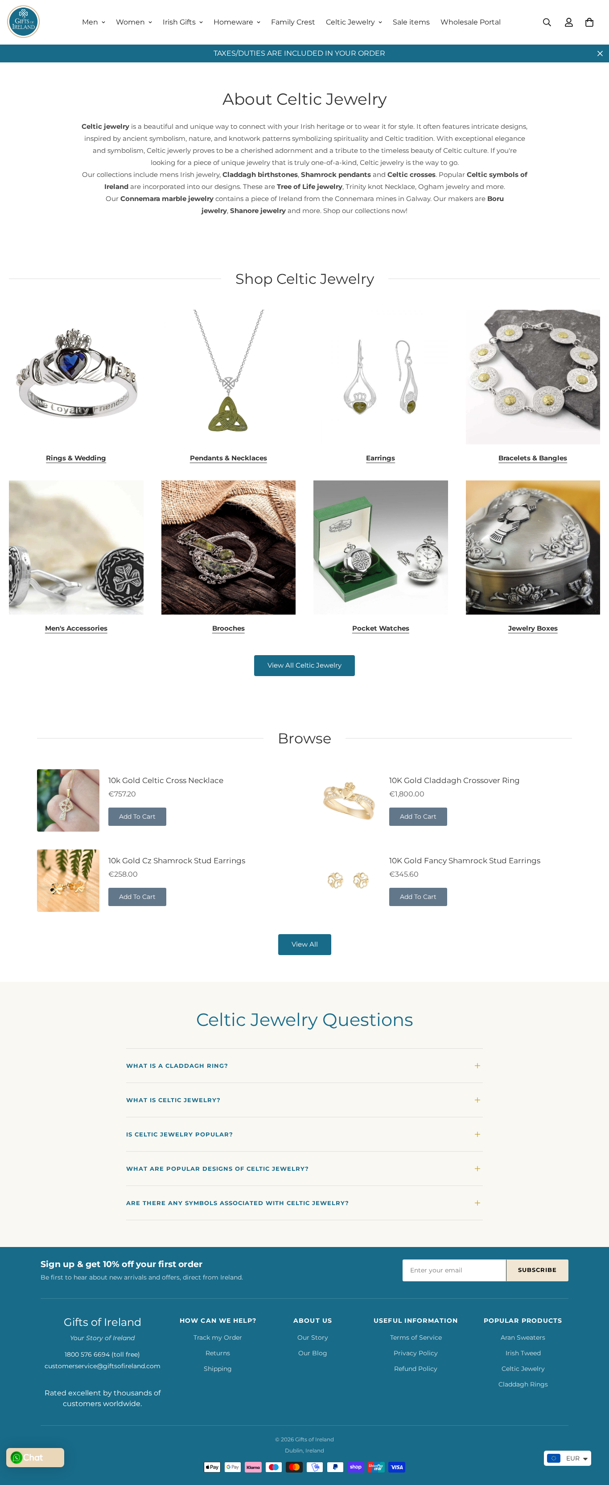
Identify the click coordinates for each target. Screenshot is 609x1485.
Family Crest (293, 22)
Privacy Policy (416, 1353)
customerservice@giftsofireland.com (102, 1366)
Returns (218, 1353)
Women (130, 22)
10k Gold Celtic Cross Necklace (165, 780)
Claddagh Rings (523, 1384)
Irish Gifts (179, 22)
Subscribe (537, 1269)
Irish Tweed (523, 1353)
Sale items (411, 22)
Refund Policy (415, 1369)
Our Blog (312, 1353)
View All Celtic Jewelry (304, 665)
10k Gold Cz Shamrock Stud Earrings (176, 860)
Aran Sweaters (523, 1337)
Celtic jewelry (105, 126)
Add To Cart (137, 816)
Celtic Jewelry (350, 22)
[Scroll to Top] (591, 1436)
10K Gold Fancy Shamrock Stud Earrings (464, 860)
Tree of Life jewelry (309, 186)
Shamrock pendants (336, 174)
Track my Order (217, 1337)
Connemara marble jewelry (167, 198)
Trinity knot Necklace (380, 186)
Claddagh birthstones (260, 174)
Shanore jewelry (258, 210)
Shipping (218, 1369)
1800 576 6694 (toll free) (102, 1354)
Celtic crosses (411, 174)
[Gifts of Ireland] (23, 22)
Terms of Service (416, 1337)
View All (305, 944)
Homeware (233, 22)
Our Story (312, 1337)
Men (90, 22)
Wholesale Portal (470, 22)
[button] (589, 22)
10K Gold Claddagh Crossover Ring (454, 780)
